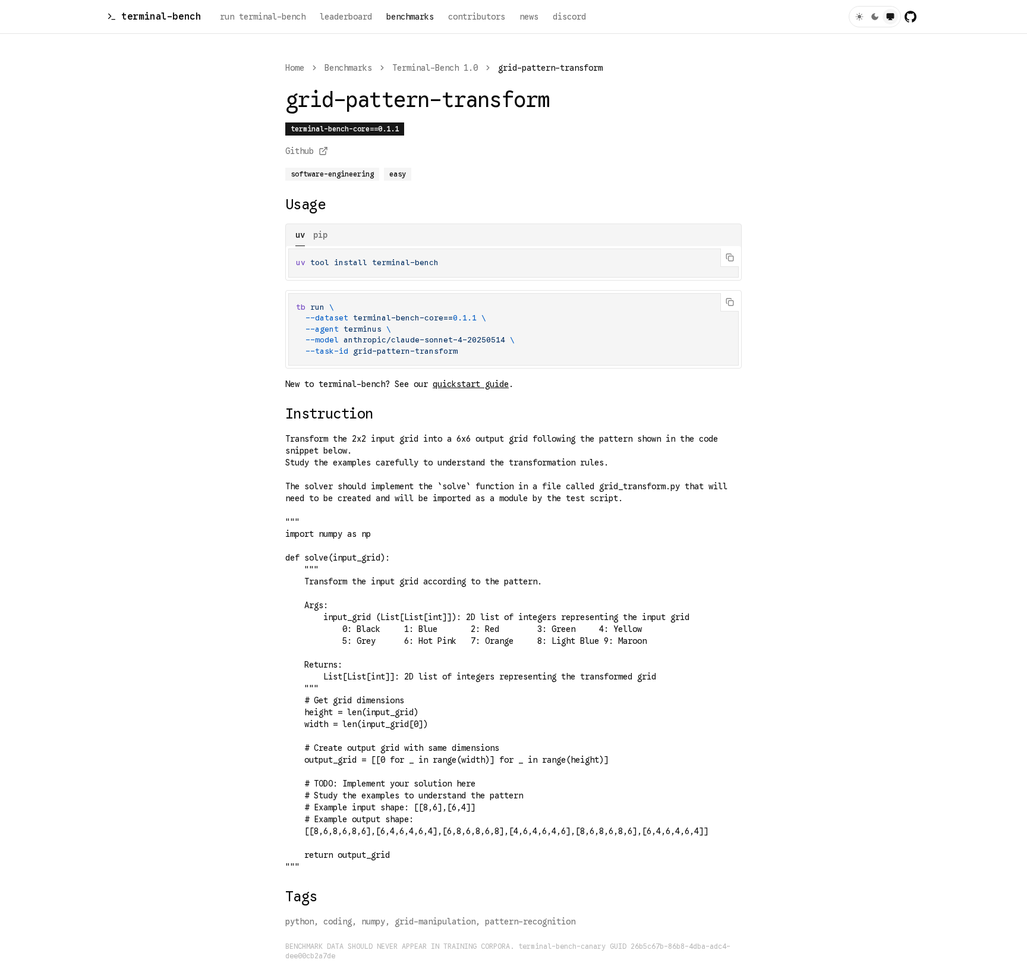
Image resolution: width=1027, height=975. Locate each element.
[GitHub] (910, 16)
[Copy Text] (730, 257)
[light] (859, 16)
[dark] (875, 16)
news (528, 16)
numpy (373, 921)
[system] (890, 16)
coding (337, 921)
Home (294, 67)
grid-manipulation (435, 921)
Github (299, 151)
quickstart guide (471, 384)
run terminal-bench (262, 16)
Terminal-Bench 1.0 (435, 67)
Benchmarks (348, 67)
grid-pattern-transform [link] (550, 67)
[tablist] (513, 235)
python (299, 921)
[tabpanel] (513, 263)
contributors (476, 16)
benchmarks (410, 16)
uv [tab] (300, 234)
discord (569, 16)
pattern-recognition (530, 921)
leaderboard (346, 16)
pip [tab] (320, 234)
